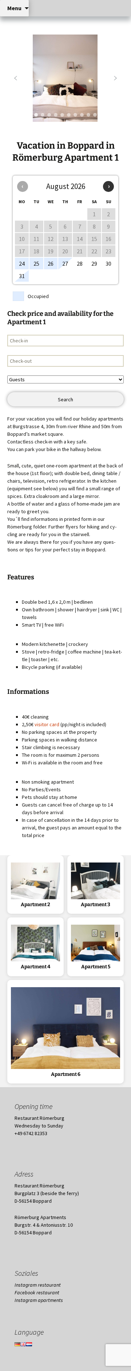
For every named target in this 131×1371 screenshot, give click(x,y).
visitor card (47, 724)
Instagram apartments (39, 1300)
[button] (16, 78)
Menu (14, 8)
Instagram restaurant (38, 1285)
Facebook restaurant (37, 1292)
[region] (65, 78)
